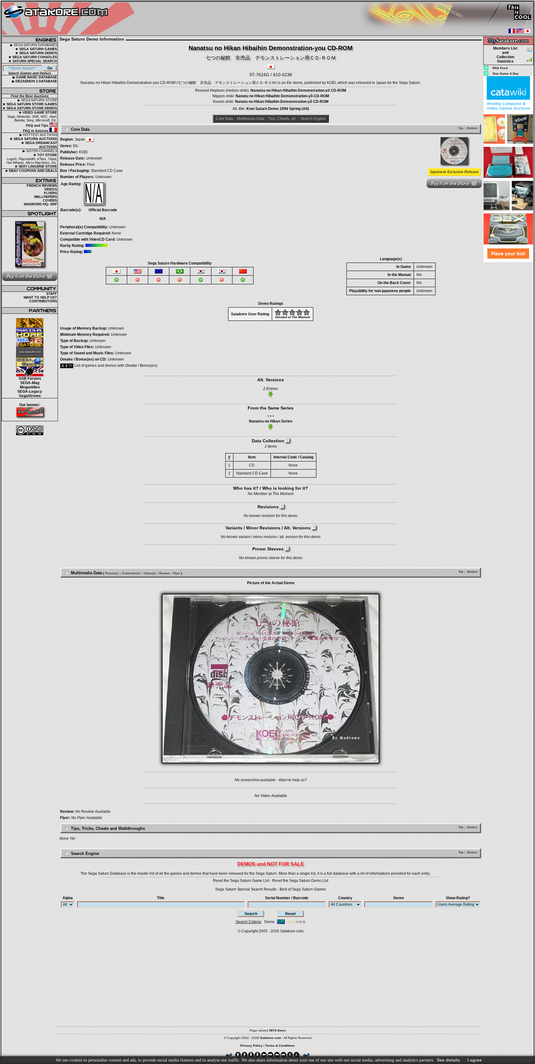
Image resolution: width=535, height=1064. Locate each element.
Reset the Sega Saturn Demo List (300, 880)
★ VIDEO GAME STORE (38, 112)
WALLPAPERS (45, 197)
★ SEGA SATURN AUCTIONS (33, 139)
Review (164, 573)
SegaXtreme (30, 396)
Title (160, 898)
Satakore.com (291, 931)
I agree (475, 1059)
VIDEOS (50, 189)
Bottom (472, 128)
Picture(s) (111, 573)
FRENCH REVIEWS (42, 185)
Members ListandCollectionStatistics (505, 54)
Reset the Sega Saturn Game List (241, 880)
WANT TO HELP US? (40, 297)
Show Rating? (458, 898)
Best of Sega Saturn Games (303, 889)
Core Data (224, 118)
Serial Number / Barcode (286, 898)
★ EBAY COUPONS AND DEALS (31, 171)
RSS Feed (500, 68)
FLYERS (50, 193)
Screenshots (131, 573)
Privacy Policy (251, 1045)
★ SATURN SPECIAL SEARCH (32, 61)
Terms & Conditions (280, 1045)
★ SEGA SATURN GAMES (36, 49)
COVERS (50, 200)
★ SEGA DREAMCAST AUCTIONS (39, 145)
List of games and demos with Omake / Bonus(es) (115, 365)
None (116, 233)
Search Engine (313, 118)
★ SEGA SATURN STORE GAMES (29, 104)
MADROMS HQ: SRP (40, 204)
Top (460, 128)
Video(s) (149, 573)
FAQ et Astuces (36, 131)
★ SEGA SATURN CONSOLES (32, 57)
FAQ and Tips (37, 125)
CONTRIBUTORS (43, 301)
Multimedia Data (250, 118)
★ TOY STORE (45, 155)
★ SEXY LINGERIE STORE (36, 166)
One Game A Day (506, 73)
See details (448, 1059)
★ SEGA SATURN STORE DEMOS (29, 108)
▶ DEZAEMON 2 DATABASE (34, 81)
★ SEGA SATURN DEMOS (36, 53)
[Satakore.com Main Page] (70, 19)
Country (345, 898)
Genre (398, 898)
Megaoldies (30, 387)
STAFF (51, 294)
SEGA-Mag (29, 383)
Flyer (176, 573)
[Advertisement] (508, 356)
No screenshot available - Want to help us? (271, 780)
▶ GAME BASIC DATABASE (35, 77)
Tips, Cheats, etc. (282, 118)
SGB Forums (30, 378)
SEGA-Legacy (29, 391)
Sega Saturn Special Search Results (245, 889)
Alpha (68, 898)
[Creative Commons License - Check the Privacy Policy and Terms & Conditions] (29, 430)
